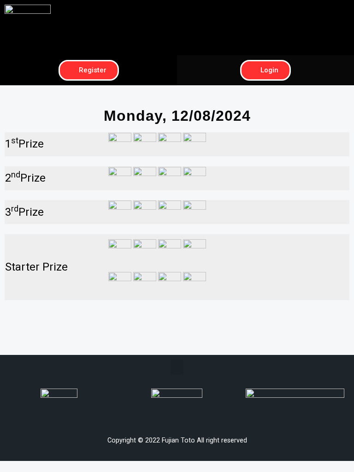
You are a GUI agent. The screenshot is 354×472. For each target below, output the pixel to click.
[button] (265, 12)
